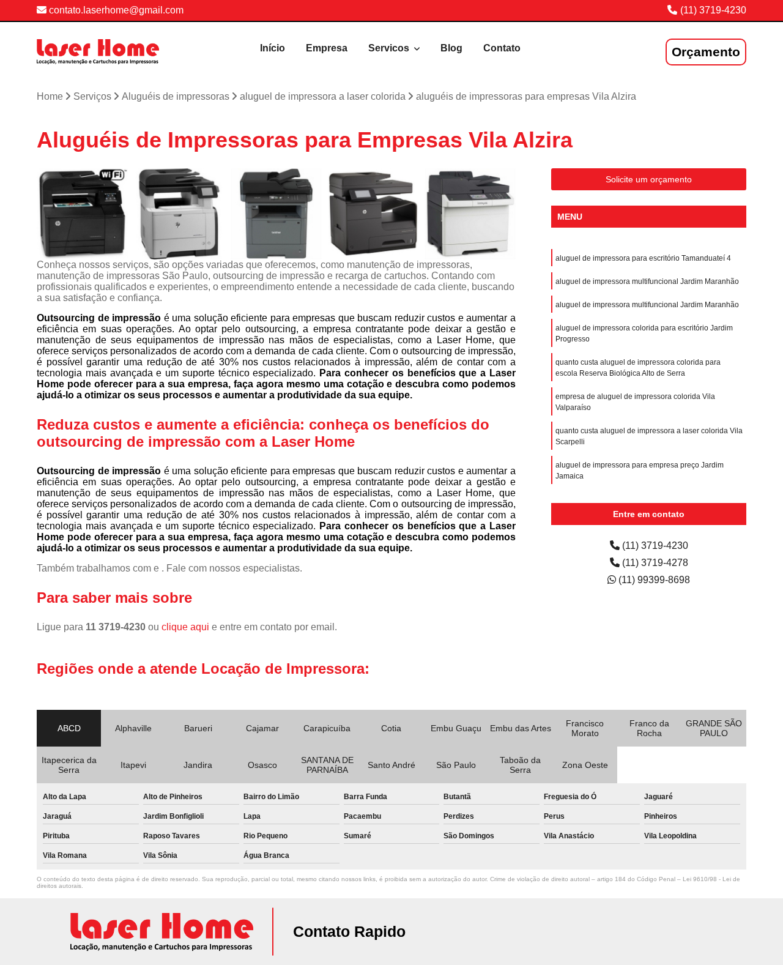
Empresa (326, 48)
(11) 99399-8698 (653, 580)
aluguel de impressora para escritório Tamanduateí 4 (643, 258)
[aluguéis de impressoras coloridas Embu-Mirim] (470, 213)
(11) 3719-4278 (654, 562)
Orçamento (706, 52)
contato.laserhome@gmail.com (115, 10)
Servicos (390, 48)
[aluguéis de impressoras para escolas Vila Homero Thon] (373, 213)
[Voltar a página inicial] (98, 51)
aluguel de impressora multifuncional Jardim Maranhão (647, 281)
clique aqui (185, 627)
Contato (502, 48)
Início (272, 48)
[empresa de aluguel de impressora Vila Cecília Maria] (179, 213)
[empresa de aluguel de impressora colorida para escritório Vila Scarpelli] (82, 213)
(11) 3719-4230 (713, 10)
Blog (451, 48)
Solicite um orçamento (649, 179)
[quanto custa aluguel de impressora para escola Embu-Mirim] (276, 213)
